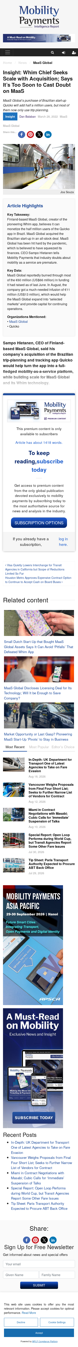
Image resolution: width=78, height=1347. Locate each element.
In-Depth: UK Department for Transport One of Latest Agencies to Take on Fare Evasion (50, 765)
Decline (21, 1322)
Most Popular (39, 746)
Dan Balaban (27, 116)
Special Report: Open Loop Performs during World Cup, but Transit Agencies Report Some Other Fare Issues (50, 840)
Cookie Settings (57, 1322)
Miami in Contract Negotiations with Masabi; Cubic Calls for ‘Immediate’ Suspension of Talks (49, 815)
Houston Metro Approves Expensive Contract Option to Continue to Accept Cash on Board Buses (38, 580)
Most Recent (15, 746)
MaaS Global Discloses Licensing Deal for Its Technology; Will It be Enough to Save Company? (38, 692)
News (22, 62)
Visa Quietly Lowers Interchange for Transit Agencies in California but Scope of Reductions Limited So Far (34, 569)
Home (7, 62)
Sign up (75, 55)
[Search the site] (52, 52)
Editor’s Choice (63, 746)
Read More (29, 1313)
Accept (39, 1332)
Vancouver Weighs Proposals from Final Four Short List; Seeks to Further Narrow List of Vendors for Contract (51, 790)
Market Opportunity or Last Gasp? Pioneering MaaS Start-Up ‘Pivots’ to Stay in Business (38, 736)
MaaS (63, 116)
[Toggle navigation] (7, 52)
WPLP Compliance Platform (45, 1341)
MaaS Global (11, 126)
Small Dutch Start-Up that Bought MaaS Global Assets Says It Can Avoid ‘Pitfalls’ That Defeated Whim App (38, 646)
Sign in (65, 55)
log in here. (63, 541)
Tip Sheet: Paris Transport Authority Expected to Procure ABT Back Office (52, 864)
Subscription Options (39, 522)
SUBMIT (39, 1285)
